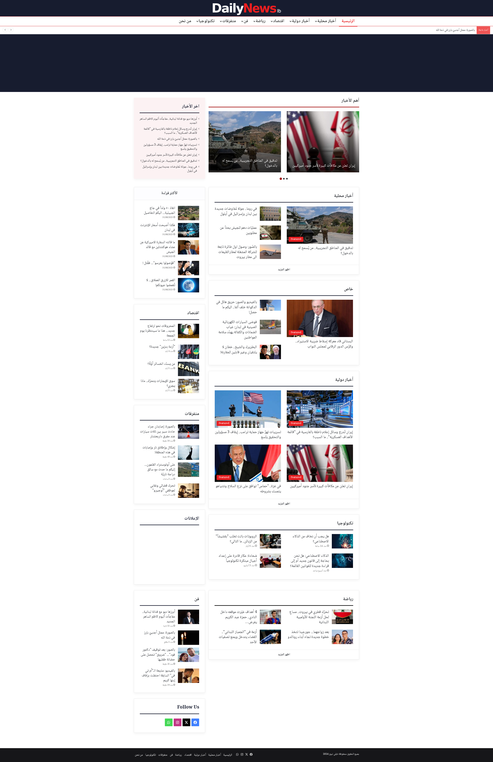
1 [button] (287, 178)
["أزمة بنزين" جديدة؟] (188, 352)
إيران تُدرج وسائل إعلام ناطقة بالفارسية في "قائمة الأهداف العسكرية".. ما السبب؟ (170, 131)
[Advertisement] (246, 63)
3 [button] (281, 179)
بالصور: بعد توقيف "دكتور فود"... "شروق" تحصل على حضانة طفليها (158, 654)
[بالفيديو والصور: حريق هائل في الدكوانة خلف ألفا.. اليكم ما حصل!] (270, 305)
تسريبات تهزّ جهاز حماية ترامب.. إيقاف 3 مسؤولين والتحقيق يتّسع (170, 147)
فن (246, 21)
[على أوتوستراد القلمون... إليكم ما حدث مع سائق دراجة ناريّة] (188, 469)
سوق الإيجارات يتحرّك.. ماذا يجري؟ (158, 383)
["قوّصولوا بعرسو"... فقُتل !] (188, 268)
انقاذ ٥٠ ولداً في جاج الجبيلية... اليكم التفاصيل (159, 210)
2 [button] (284, 178)
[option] (323, 141)
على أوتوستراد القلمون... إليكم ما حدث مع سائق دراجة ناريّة (159, 469)
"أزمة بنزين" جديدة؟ (162, 347)
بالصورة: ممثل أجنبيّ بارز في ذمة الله (455, 30)
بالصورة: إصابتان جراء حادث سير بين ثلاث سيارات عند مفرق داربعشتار (157, 431)
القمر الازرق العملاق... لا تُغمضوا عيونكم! (160, 282)
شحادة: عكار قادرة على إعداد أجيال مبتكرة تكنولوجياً (238, 558)
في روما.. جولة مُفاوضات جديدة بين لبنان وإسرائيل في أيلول (170, 169)
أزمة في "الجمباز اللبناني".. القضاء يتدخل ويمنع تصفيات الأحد (238, 637)
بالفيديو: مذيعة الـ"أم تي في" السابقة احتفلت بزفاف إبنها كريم (158, 675)
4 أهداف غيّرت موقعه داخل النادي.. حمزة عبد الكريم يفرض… (238, 617)
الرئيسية (348, 21)
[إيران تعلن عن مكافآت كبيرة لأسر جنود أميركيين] (323, 141)
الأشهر (169, 193)
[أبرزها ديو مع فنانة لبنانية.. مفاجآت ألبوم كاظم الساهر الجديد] (188, 617)
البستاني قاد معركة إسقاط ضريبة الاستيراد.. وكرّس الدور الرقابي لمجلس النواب (324, 344)
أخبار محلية (326, 21)
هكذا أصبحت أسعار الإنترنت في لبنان (157, 227)
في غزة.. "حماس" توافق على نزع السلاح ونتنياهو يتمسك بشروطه (248, 489)
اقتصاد (278, 21)
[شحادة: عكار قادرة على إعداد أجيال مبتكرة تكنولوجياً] (270, 560)
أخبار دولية (301, 21)
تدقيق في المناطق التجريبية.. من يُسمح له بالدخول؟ (249, 163)
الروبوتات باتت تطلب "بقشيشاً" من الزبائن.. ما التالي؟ (236, 539)
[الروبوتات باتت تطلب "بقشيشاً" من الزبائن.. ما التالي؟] (270, 541)
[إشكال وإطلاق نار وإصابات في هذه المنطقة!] (188, 452)
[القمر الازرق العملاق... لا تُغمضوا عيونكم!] (188, 285)
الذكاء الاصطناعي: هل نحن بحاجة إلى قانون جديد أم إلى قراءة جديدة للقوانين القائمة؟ (309, 561)
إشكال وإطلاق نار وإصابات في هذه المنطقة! (159, 450)
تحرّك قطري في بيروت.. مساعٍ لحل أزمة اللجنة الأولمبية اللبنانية (309, 617)
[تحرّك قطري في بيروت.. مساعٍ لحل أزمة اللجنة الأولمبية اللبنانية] (342, 617)
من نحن (185, 21)
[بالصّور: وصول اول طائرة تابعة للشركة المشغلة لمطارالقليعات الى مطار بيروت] (270, 252)
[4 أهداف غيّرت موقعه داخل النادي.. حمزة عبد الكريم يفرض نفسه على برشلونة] (270, 617)
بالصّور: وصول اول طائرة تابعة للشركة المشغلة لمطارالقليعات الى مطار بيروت (237, 252)
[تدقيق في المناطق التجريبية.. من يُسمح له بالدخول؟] (245, 141)
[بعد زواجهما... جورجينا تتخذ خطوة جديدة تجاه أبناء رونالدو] (342, 637)
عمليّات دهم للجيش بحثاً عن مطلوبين (238, 230)
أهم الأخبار (350, 101)
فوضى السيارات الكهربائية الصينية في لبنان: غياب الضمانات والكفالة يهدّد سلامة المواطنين (237, 330)
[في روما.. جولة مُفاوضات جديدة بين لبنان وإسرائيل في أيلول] (270, 213)
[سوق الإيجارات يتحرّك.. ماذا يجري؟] (188, 386)
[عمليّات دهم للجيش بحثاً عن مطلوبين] (270, 232)
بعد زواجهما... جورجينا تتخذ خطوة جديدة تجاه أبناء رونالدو (308, 634)
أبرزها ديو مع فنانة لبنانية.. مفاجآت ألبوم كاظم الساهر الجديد (168, 121)
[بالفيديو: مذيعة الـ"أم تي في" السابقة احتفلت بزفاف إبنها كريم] (188, 676)
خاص (348, 289)
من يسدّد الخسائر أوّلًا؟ (161, 364)
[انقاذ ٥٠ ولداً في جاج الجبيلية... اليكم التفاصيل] (188, 213)
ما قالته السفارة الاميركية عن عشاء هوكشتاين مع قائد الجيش (157, 247)
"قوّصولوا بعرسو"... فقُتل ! (159, 263)
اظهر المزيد (284, 269)
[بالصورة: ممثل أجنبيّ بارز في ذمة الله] (188, 637)
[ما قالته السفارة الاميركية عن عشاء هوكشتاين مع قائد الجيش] (188, 247)
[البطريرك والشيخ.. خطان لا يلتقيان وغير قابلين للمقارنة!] (270, 352)
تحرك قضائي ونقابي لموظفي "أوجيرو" (162, 488)
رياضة (260, 21)
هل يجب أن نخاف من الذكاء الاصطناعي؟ (311, 539)
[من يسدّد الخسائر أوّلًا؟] (188, 369)
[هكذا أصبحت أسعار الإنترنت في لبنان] (188, 230)
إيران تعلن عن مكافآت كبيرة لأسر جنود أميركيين (323, 166)
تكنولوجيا (207, 21)
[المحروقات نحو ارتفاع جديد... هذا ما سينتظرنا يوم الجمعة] (188, 331)
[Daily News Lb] (246, 9)
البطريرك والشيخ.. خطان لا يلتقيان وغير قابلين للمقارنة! (238, 350)
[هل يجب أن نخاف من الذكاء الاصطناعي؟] (342, 541)
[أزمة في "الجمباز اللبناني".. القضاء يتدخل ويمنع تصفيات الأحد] (270, 637)
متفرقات (229, 21)
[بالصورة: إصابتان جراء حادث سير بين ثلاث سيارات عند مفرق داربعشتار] (188, 431)
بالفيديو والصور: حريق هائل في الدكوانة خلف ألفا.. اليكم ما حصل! (236, 307)
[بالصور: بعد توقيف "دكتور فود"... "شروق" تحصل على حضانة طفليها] (188, 655)
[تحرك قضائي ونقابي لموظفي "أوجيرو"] (188, 490)
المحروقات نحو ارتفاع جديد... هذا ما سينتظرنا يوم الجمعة (157, 331)
